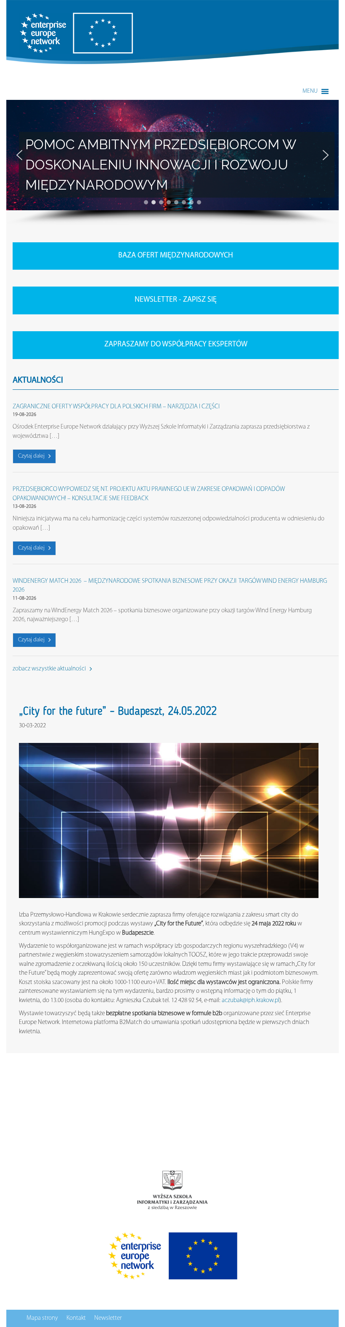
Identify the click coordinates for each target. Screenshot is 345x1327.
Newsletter (108, 1318)
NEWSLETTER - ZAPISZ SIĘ (176, 300)
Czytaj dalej (32, 456)
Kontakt (76, 1318)
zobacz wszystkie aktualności (50, 669)
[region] (172, 162)
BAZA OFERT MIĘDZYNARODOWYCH (175, 256)
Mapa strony (42, 1318)
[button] (310, 91)
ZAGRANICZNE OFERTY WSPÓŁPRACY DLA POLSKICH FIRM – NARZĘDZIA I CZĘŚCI (116, 407)
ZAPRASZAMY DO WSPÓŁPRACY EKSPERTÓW (175, 345)
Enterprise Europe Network (52, 17)
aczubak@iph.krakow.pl (250, 1000)
